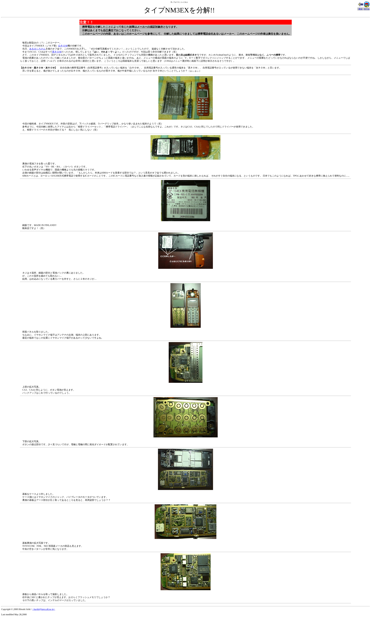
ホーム (367, 9)
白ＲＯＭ (63, 45)
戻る (360, 9)
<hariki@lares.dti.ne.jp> (43, 609)
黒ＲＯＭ (56, 52)
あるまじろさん (37, 49)
